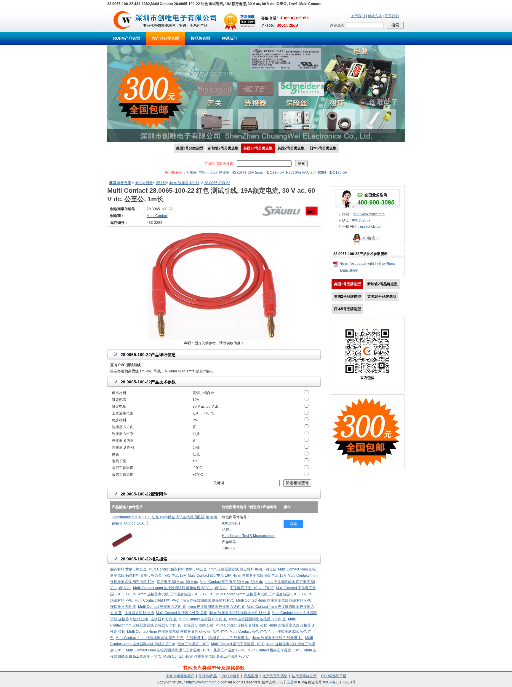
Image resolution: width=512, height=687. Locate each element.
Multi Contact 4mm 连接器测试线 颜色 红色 (150, 638)
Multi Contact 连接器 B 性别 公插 (241, 625)
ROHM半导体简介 (180, 676)
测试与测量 (144, 183)
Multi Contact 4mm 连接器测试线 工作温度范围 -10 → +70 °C (264, 594)
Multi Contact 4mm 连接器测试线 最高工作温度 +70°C (206, 656)
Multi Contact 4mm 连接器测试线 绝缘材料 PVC (274, 600)
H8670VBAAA (297, 172)
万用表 (191, 172)
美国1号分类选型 (189, 148)
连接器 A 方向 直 (123, 607)
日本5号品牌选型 (347, 309)
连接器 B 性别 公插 (199, 625)
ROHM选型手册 (333, 676)
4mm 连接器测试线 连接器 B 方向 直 (257, 619)
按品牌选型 (200, 38)
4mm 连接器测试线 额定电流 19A (259, 575)
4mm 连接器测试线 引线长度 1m (277, 638)
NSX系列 (238, 172)
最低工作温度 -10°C (193, 644)
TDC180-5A (274, 172)
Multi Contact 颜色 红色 (248, 631)
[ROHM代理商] (122, 31)
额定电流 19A (175, 575)
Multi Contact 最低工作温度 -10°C (238, 644)
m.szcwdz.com (371, 226)
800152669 (361, 220)
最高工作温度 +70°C (229, 650)
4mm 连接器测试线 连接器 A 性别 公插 (239, 613)
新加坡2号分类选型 (223, 148)
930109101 (231, 523)
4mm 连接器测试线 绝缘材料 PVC (207, 600)
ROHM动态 (230, 676)
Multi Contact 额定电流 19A (209, 575)
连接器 (224, 172)
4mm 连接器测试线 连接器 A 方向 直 (216, 607)
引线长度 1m (196, 638)
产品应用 (251, 676)
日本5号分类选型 (323, 148)
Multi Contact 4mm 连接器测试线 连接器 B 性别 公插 (168, 631)
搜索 (293, 524)
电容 (202, 172)
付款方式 (375, 16)
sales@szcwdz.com (369, 214)
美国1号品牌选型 (347, 284)
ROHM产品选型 (126, 38)
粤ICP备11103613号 (339, 682)
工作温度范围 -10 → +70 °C (252, 588)
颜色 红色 (220, 631)
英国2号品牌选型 (347, 296)
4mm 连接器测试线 (184, 183)
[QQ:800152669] (367, 245)
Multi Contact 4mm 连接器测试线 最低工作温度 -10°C (168, 650)
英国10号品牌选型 (381, 296)
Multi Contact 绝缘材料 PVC (157, 600)
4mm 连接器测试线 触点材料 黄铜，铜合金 (242, 569)
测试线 (161, 183)
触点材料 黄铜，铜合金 (128, 569)
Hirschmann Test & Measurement (248, 536)
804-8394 (318, 172)
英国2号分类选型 (291, 148)
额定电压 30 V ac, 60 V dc (177, 582)
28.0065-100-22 (217, 183)
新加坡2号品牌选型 (382, 284)
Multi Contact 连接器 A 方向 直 (162, 607)
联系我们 (392, 16)
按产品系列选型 (275, 676)
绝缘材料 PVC (121, 600)
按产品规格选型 (304, 676)
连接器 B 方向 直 (164, 619)
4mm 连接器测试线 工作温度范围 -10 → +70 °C (176, 594)
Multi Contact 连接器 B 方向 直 (203, 619)
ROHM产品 (208, 676)
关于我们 (358, 16)
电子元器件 (288, 682)
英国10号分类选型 (258, 148)
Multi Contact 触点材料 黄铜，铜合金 (177, 569)
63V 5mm (255, 172)
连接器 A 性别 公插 (139, 613)
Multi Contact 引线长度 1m (229, 638)
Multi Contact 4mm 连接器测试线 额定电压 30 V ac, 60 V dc (180, 588)
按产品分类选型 (165, 38)
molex (212, 172)
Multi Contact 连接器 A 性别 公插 (181, 613)
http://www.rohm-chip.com (206, 682)
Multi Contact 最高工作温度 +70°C (275, 650)
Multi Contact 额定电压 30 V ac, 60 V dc (231, 582)
